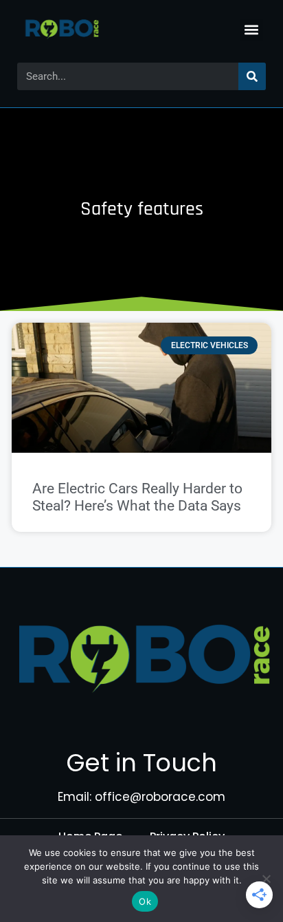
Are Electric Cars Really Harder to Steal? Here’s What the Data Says (137, 497)
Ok (145, 901)
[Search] (252, 76)
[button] (251, 30)
